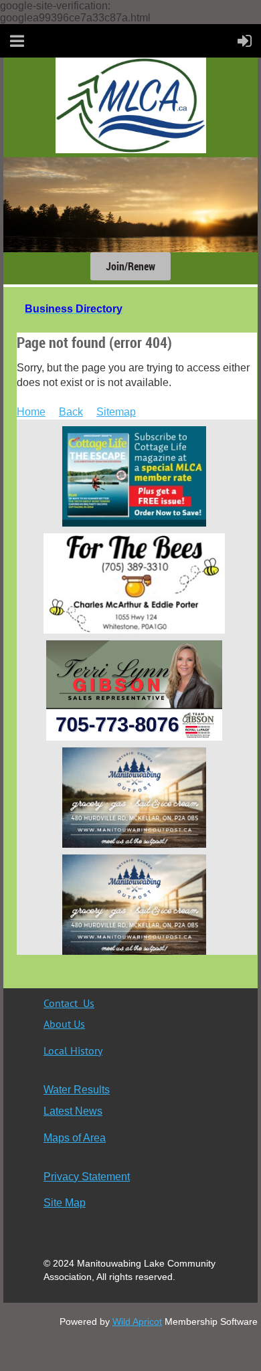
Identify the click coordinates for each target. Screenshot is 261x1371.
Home (31, 412)
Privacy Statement (87, 1176)
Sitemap (116, 412)
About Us (64, 1023)
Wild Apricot (137, 1321)
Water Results (77, 1089)
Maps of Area (75, 1138)
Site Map (65, 1202)
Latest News (73, 1111)
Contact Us (69, 1003)
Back (71, 412)
